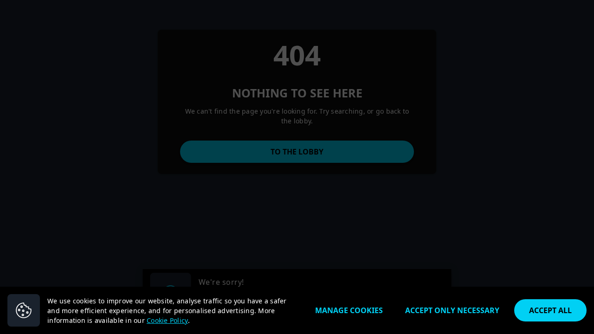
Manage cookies (349, 310)
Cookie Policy (167, 320)
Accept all (550, 310)
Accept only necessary (452, 310)
